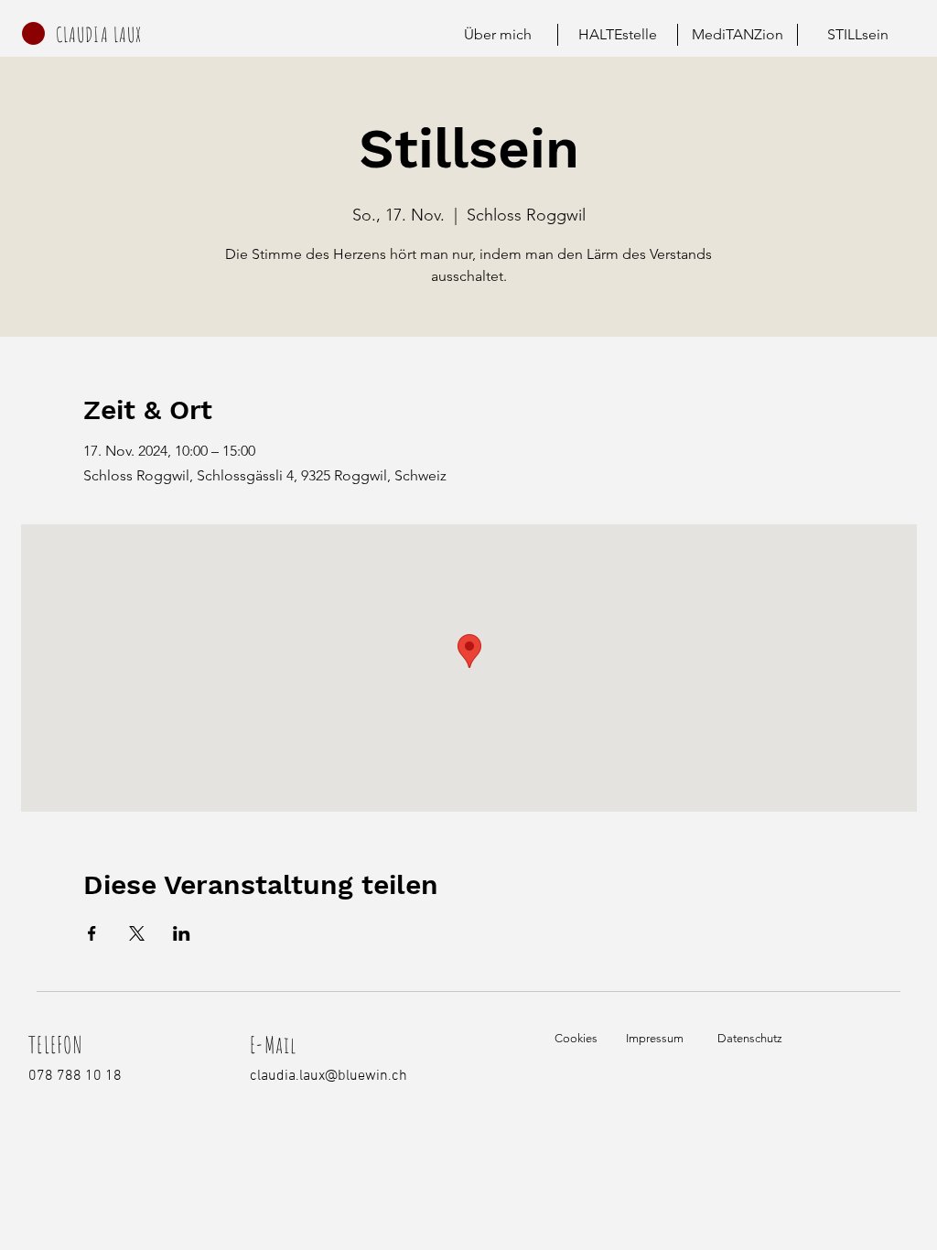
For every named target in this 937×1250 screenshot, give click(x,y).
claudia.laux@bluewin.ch (328, 1076)
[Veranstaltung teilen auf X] (136, 933)
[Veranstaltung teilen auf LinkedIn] (181, 933)
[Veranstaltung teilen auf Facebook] (92, 933)
